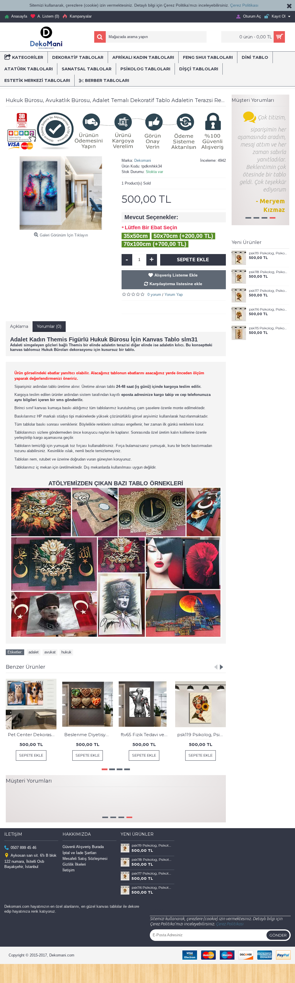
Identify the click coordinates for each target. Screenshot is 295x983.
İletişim (69, 882)
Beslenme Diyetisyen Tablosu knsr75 (88, 734)
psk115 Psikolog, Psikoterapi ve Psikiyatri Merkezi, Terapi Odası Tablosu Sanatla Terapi (268, 328)
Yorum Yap (173, 294)
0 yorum (154, 294)
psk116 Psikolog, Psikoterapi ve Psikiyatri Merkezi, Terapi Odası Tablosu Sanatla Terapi (268, 309)
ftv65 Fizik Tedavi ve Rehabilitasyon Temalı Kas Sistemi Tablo (145, 734)
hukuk (66, 652)
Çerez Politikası (244, 5)
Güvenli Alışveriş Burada (83, 858)
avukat (50, 652)
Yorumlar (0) (49, 326)
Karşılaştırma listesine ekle (176, 283)
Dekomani (142, 160)
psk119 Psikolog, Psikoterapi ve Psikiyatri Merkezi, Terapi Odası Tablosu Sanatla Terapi (268, 253)
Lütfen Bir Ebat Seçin (151, 227)
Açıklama (19, 326)
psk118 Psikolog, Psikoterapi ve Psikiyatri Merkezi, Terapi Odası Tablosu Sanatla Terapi (268, 272)
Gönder (278, 946)
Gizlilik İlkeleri (74, 876)
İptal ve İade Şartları (80, 864)
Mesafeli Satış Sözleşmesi (85, 870)
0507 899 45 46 (23, 859)
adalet (34, 652)
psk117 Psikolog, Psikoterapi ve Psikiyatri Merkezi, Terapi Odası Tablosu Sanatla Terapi (268, 291)
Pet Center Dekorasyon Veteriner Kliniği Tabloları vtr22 (32, 734)
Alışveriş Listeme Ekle (176, 275)
